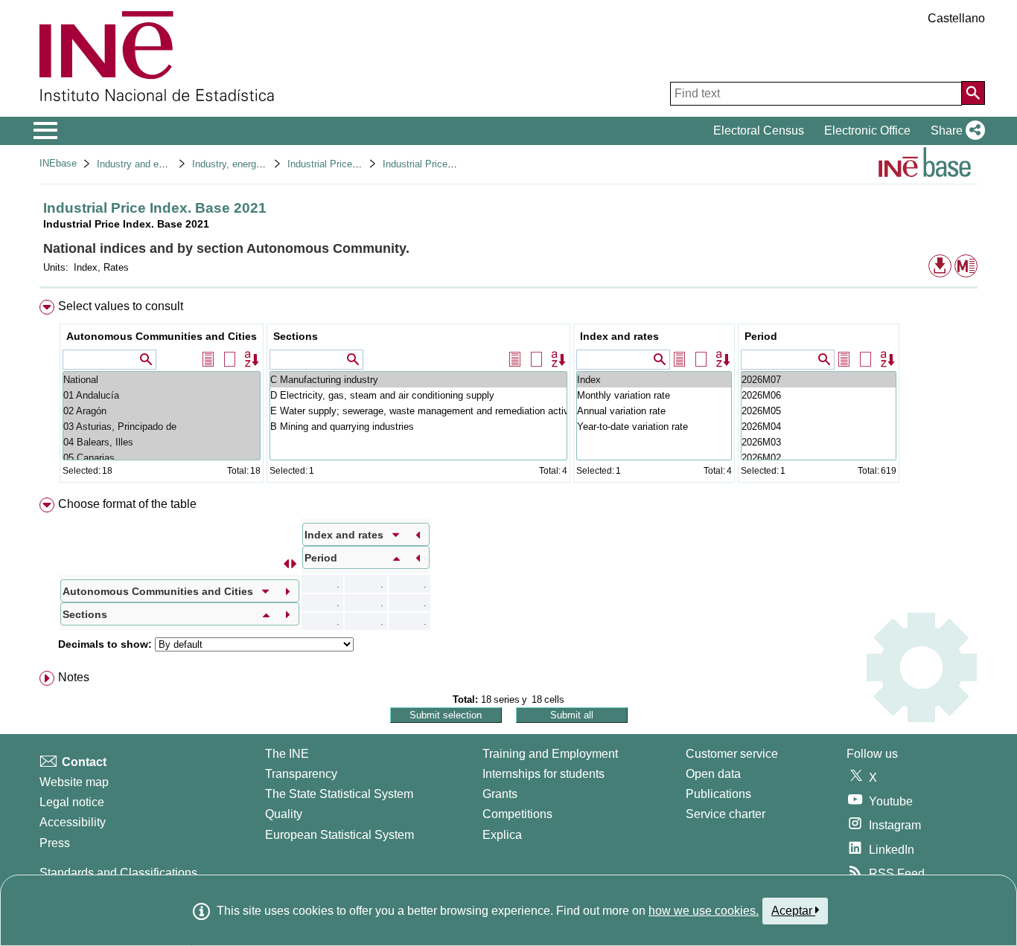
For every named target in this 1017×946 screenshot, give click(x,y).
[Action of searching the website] (973, 93)
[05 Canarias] (161, 458)
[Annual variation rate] (654, 411)
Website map (74, 782)
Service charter (725, 814)
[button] (955, 131)
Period (761, 336)
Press (54, 843)
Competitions (517, 814)
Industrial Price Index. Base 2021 (454, 164)
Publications (718, 794)
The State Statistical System (339, 794)
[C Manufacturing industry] (418, 379)
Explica (502, 834)
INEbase (58, 163)
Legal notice (71, 802)
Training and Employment (550, 753)
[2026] (819, 379)
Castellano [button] (956, 18)
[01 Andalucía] (161, 395)
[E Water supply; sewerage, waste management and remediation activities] (418, 411)
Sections (295, 336)
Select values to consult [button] (120, 306)
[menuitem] (508, 394)
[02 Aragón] (161, 411)
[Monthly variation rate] (654, 395)
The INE (287, 753)
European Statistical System (339, 834)
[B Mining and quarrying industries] (418, 426)
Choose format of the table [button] (127, 504)
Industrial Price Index (333, 164)
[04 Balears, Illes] (161, 442)
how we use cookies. (703, 910)
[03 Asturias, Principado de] (161, 426)
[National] (161, 379)
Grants (499, 794)
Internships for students (543, 774)
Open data (713, 774)
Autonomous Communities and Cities (161, 336)
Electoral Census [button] (758, 130)
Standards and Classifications (118, 872)
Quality (283, 814)
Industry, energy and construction (264, 164)
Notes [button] (73, 677)
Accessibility (72, 822)
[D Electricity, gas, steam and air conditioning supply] (418, 395)
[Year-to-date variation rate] (654, 426)
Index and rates (619, 336)
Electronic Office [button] (867, 130)
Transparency (301, 774)
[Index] (654, 379)
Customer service (732, 753)
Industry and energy (139, 164)
